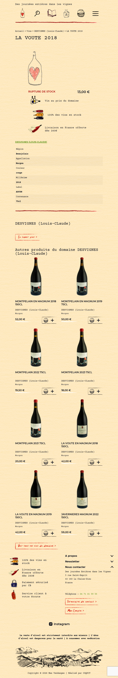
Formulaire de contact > (82, 601)
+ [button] (52, 320)
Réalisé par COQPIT (79, 673)
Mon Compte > (75, 610)
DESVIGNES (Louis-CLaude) (31, 142)
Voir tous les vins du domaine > (37, 545)
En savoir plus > (27, 237)
